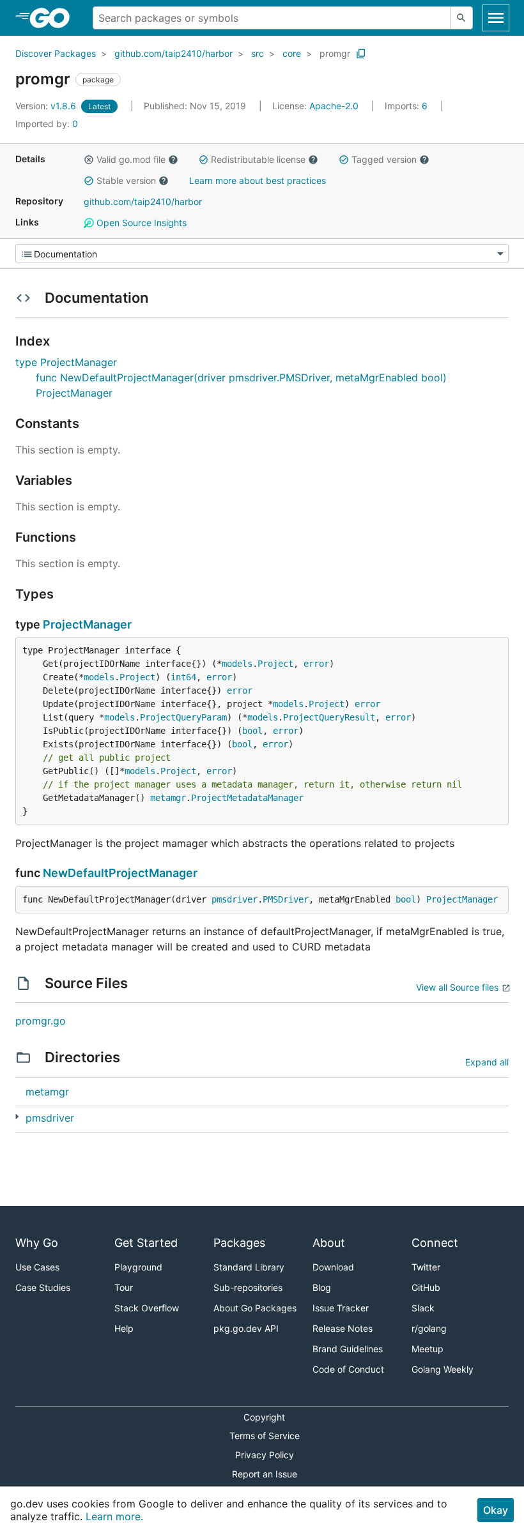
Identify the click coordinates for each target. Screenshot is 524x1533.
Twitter (426, 1267)
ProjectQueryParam (183, 717)
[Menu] (262, 253)
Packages (239, 1242)
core (291, 53)
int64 (183, 677)
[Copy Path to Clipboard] (361, 53)
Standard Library (248, 1267)
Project (275, 664)
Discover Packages (55, 53)
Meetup (427, 1348)
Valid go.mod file (131, 159)
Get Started (146, 1242)
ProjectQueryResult (329, 717)
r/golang (429, 1328)
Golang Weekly (443, 1369)
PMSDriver (286, 899)
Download (333, 1267)
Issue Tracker (340, 1307)
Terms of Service (264, 1435)
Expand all (487, 1061)
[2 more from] (17, 1117)
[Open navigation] (496, 18)
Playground (138, 1267)
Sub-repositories (247, 1287)
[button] (89, 160)
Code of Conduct (348, 1369)
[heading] (54, 18)
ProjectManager (87, 624)
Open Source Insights (140, 222)
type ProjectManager (66, 362)
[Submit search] (461, 17)
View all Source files (457, 987)
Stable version (126, 180)
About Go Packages (255, 1307)
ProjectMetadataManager (247, 798)
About (328, 1242)
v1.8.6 (47, 105)
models (237, 664)
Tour (123, 1287)
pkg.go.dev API (246, 1328)
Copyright (264, 1417)
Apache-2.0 (333, 105)
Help (124, 1328)
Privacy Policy (264, 1454)
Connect (435, 1242)
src (257, 53)
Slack (423, 1307)
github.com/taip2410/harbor (173, 53)
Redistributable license (258, 159)
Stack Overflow (146, 1307)
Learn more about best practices (257, 180)
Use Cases (37, 1267)
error (316, 664)
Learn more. (114, 1516)
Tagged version (384, 159)
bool (252, 731)
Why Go (36, 1242)
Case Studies (42, 1287)
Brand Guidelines (347, 1348)
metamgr (168, 798)
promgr (335, 53)
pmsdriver (235, 899)
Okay (495, 1510)
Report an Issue (264, 1473)
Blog (321, 1287)
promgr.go (40, 1020)
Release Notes (342, 1328)
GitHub (426, 1287)
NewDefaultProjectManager (120, 873)
